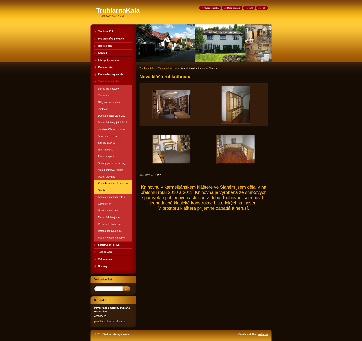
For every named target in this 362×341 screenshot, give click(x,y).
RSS (250, 8)
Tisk (263, 8)
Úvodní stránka (211, 8)
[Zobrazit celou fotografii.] (172, 104)
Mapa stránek (233, 8)
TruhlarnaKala (147, 68)
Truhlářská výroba (167, 68)
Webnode (263, 334)
